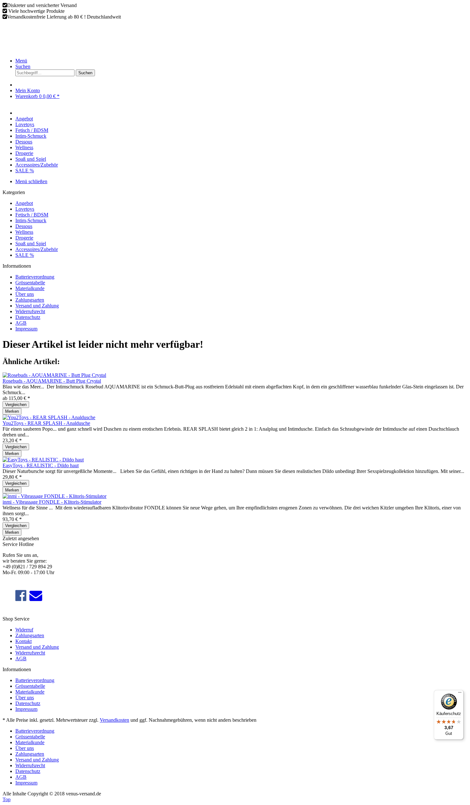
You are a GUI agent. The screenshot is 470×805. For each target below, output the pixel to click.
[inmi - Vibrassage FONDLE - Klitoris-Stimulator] (54, 496)
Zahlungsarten (29, 300)
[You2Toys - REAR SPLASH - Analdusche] (49, 417)
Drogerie (24, 237)
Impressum (26, 328)
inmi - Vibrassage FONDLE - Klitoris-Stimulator (52, 502)
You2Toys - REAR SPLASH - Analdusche (46, 423)
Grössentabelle (30, 282)
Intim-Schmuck (30, 220)
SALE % (24, 255)
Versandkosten (114, 720)
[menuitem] (241, 61)
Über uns (24, 294)
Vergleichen (16, 404)
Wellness (24, 232)
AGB (21, 323)
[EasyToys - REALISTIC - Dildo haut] (43, 459)
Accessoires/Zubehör (36, 249)
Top (7, 799)
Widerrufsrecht (30, 311)
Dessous (23, 226)
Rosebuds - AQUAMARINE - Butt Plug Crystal (52, 381)
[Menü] (460, 694)
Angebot (24, 203)
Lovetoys (24, 209)
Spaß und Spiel (30, 243)
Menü (21, 60)
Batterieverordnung (34, 277)
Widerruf (24, 629)
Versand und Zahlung (37, 305)
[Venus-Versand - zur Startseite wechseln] (54, 50)
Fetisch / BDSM (31, 214)
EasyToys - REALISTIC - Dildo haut (41, 465)
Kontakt (23, 641)
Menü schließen (31, 181)
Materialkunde (29, 288)
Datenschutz (27, 317)
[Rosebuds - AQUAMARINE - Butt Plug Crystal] (54, 375)
